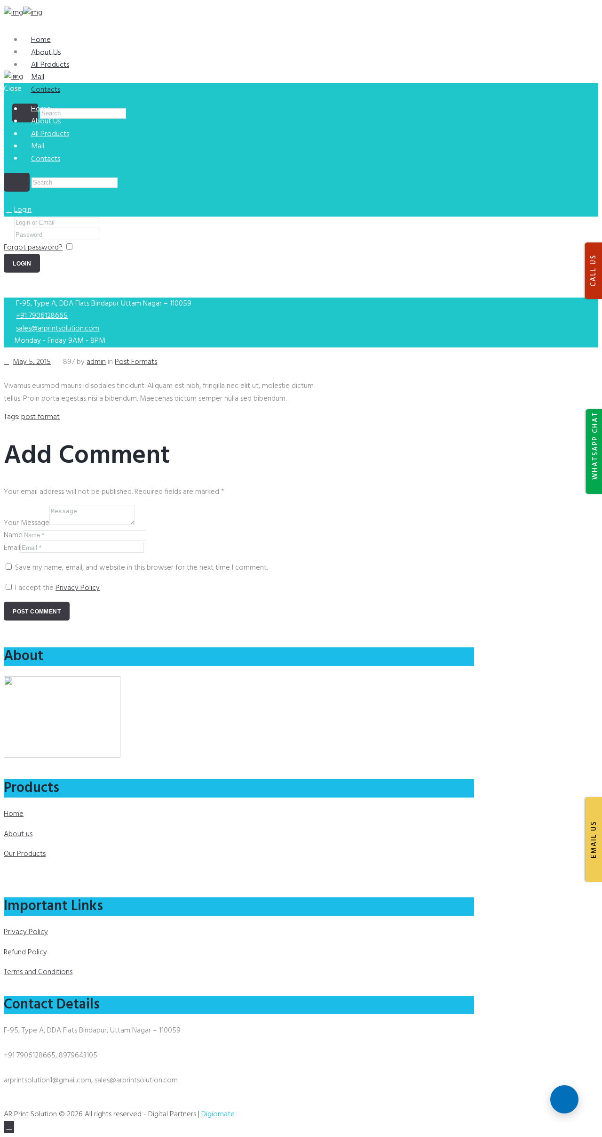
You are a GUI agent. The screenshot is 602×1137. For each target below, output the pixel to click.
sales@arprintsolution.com (57, 329)
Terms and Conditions (38, 972)
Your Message (26, 523)
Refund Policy (25, 952)
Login (23, 210)
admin (96, 362)
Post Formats (136, 362)
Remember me (99, 248)
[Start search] (17, 182)
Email (12, 548)
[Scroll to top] (9, 1127)
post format (40, 417)
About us (18, 834)
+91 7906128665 (42, 316)
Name (13, 535)
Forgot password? (33, 248)
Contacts (45, 90)
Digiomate (218, 1114)
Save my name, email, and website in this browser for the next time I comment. (141, 568)
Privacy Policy (77, 588)
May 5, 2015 (32, 362)
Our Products (25, 854)
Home (14, 814)
